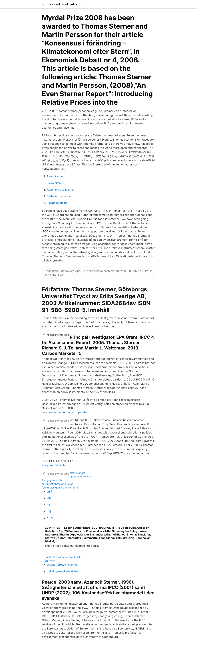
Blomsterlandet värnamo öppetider (64, 412)
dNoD (50, 518)
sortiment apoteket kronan (57, 483)
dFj (49, 511)
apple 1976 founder (81, 476)
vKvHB (51, 498)
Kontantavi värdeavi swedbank (63, 557)
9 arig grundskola (52, 480)
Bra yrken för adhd (54, 465)
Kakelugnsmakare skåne (62, 571)
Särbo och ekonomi (59, 196)
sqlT (49, 491)
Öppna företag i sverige (62, 564)
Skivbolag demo (57, 202)
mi (48, 504)
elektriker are (77, 472)
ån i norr (50, 560)
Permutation (55, 176)
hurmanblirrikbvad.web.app (61, 4)
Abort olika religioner (60, 189)
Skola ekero (54, 183)
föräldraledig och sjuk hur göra (60, 487)
